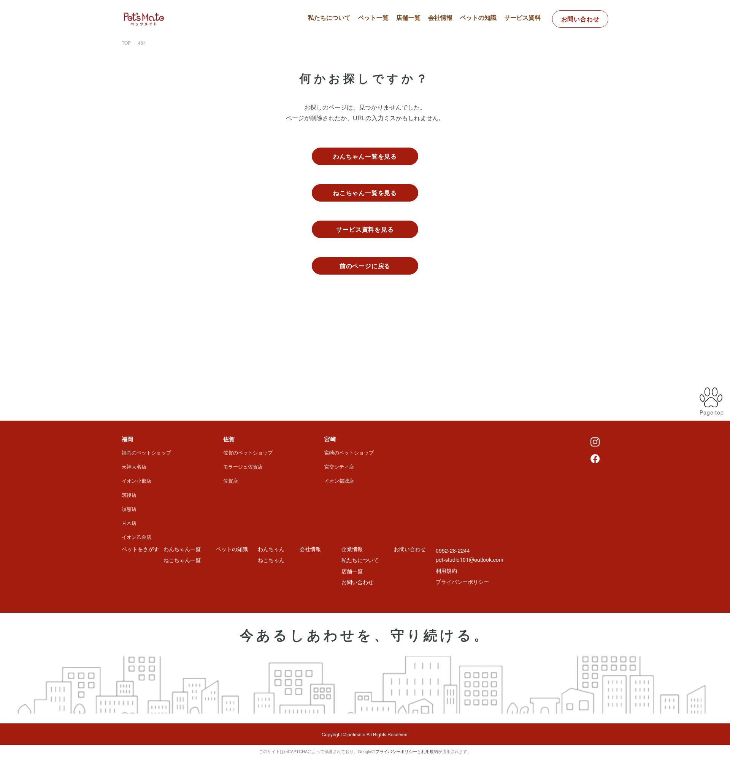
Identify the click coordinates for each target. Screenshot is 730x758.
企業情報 (352, 549)
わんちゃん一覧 (385, 37)
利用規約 (446, 570)
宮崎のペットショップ (349, 452)
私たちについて (329, 17)
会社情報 (440, 17)
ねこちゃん (271, 560)
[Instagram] (595, 441)
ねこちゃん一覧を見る (365, 192)
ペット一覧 (373, 17)
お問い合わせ (580, 18)
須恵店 (129, 508)
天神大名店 (134, 466)
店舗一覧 (408, 17)
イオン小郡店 (136, 480)
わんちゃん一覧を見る (365, 156)
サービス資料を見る (365, 229)
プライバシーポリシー (462, 581)
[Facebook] (595, 458)
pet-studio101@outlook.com (469, 559)
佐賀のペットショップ (248, 452)
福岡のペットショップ (146, 452)
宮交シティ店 (339, 466)
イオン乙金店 (136, 536)
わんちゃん (271, 549)
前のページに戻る (365, 265)
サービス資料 (522, 17)
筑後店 (129, 494)
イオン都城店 (339, 480)
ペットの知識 (478, 17)
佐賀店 (230, 480)
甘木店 (129, 522)
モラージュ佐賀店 (243, 466)
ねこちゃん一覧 (385, 51)
